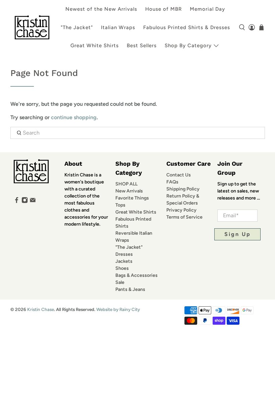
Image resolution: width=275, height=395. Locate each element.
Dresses (124, 254)
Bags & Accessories (136, 275)
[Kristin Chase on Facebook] (16, 202)
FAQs (172, 182)
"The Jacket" (77, 27)
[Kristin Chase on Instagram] (24, 202)
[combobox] (137, 133)
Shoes (122, 268)
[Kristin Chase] (32, 27)
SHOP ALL (126, 184)
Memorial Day (207, 9)
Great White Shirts (94, 46)
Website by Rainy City (118, 309)
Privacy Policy (181, 210)
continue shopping (74, 117)
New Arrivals (129, 191)
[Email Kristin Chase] (33, 202)
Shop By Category (188, 46)
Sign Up (237, 234)
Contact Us (178, 175)
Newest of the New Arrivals (101, 9)
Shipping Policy (183, 189)
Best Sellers (142, 46)
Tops (120, 205)
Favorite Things (132, 198)
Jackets (123, 261)
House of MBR (163, 9)
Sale (119, 282)
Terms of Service (184, 217)
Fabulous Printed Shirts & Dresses (186, 27)
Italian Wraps (118, 27)
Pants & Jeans (130, 289)
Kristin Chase (40, 309)
